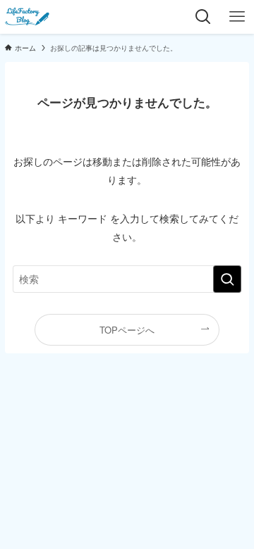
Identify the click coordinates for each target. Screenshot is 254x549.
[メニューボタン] (237, 17)
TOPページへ (127, 329)
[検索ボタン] (203, 17)
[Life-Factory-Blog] (27, 17)
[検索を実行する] (227, 279)
